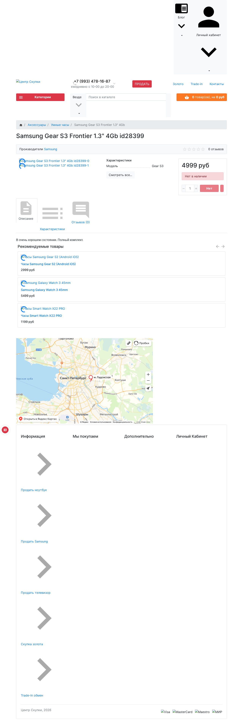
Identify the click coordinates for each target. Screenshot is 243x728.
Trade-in (197, 84)
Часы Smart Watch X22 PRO (41, 315)
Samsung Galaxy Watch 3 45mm (44, 290)
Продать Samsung (34, 541)
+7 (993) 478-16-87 (92, 81)
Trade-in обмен (32, 695)
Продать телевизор (35, 593)
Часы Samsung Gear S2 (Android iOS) (48, 264)
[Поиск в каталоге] (168, 105)
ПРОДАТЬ (142, 84)
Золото (178, 84)
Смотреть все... (120, 175)
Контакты (217, 84)
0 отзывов (216, 149)
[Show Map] (5, 429)
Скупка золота (32, 644)
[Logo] (28, 81)
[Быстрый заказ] (222, 188)
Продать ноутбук (34, 490)
